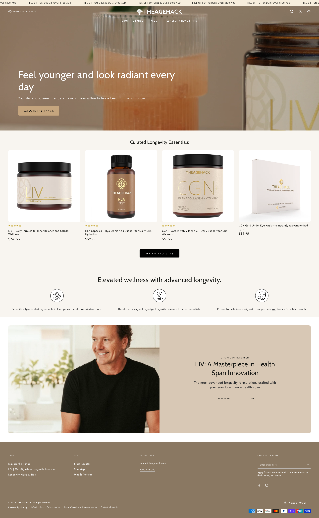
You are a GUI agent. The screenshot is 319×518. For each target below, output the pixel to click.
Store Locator (82, 464)
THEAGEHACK (24, 502)
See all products (160, 253)
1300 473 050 (147, 469)
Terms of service (71, 507)
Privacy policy (53, 507)
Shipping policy (89, 507)
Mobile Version (83, 474)
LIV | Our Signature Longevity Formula (31, 469)
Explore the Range (19, 464)
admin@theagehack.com (153, 463)
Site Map (79, 469)
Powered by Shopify (17, 507)
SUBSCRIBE (280, 284)
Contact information (110, 507)
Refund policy (37, 507)
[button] (291, 11)
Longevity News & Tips (22, 474)
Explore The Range (38, 110)
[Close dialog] (311, 227)
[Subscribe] (309, 464)
